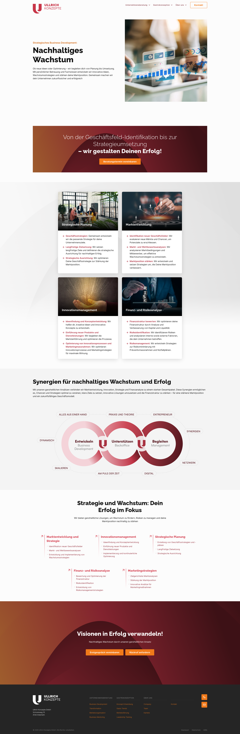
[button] (138, 5)
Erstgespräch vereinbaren (104, 652)
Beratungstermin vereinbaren (120, 161)
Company (147, 704)
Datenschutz (196, 730)
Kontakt (198, 5)
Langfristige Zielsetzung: (79, 247)
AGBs (205, 730)
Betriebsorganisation (97, 713)
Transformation (95, 708)
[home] (47, 7)
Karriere (147, 713)
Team (146, 708)
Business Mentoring (97, 717)
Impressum (185, 730)
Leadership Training (124, 717)
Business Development (98, 704)
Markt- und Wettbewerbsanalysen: (148, 247)
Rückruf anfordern (139, 652)
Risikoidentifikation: (140, 332)
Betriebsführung (123, 713)
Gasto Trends (122, 708)
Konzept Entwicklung (125, 704)
